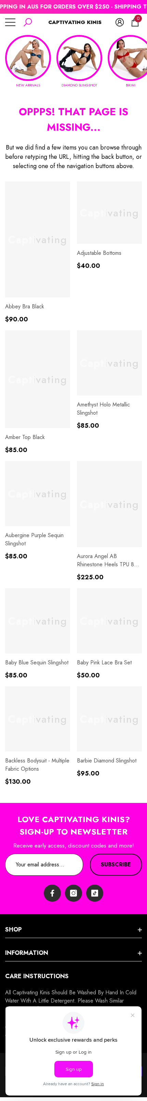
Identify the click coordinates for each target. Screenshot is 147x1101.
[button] (28, 22)
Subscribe (116, 864)
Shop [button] (13, 929)
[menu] (10, 22)
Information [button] (26, 952)
